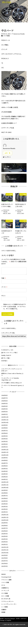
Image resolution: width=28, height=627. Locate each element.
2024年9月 (4, 458)
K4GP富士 (4, 361)
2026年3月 (4, 409)
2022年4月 (4, 536)
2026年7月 (4, 398)
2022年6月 (4, 531)
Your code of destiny (15, 373)
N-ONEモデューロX (7, 350)
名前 (3, 278)
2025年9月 (4, 425)
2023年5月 (4, 501)
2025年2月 (4, 444)
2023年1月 (4, 512)
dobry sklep (15, 383)
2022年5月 (4, 534)
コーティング (5, 590)
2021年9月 (4, 555)
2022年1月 (4, 544)
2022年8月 (4, 525)
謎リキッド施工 (5, 358)
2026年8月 (4, 395)
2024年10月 (4, 455)
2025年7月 (4, 430)
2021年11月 (4, 550)
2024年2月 (4, 477)
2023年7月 (4, 496)
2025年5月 (4, 436)
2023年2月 (4, 509)
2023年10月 (4, 487)
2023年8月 (4, 493)
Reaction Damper (10, 618)
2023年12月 (4, 482)
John (3, 371)
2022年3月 (4, 539)
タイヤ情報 (6, 36)
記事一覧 (7, 153)
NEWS (18, 618)
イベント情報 (5, 582)
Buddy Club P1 (6, 355)
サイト (3, 296)
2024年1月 (4, 479)
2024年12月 (4, 449)
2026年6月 (4, 401)
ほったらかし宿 (5, 599)
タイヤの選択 (5, 383)
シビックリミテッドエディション (10, 369)
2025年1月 (4, 447)
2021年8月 (4, 558)
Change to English (5, 620)
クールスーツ (5, 385)
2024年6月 (4, 466)
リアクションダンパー (7, 601)
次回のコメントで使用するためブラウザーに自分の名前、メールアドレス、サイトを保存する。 (14, 306)
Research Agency (16, 385)
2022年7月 (4, 528)
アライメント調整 (6, 580)
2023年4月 (4, 504)
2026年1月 (4, 414)
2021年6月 (4, 563)
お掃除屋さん (5, 588)
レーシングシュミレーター (9, 604)
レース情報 (4, 607)
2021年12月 (4, 547)
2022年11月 (4, 517)
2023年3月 (4, 506)
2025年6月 (4, 433)
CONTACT (23, 618)
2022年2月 (4, 542)
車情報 (3, 612)
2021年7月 (4, 561)
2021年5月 (4, 566)
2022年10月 (4, 520)
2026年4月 (4, 406)
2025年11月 (4, 420)
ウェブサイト (7, 157)
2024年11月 (4, 452)
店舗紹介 (3, 609)
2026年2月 (4, 411)
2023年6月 (4, 498)
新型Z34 (3, 373)
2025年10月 (4, 422)
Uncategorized (6, 577)
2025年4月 (4, 439)
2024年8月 (4, 460)
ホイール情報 (5, 596)
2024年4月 (4, 471)
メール (4, 287)
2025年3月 (4, 441)
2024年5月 (4, 468)
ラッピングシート (6, 378)
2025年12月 (4, 417)
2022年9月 (4, 523)
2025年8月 (4, 428)
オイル (3, 585)
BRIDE (3, 574)
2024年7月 (4, 463)
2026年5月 (4, 403)
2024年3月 (4, 474)
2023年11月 (4, 485)
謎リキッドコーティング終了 (9, 352)
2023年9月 (4, 490)
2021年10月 (4, 553)
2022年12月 (4, 515)
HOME (2, 618)
